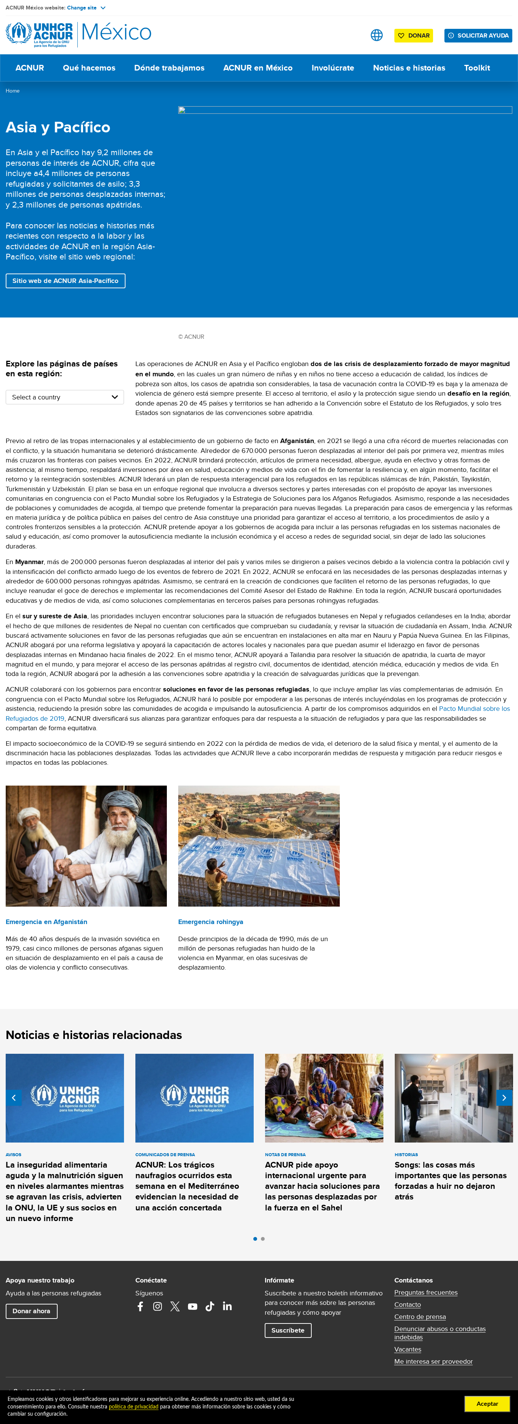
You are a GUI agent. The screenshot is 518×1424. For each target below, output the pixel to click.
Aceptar (487, 1404)
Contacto (407, 1304)
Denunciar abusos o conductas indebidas (440, 1333)
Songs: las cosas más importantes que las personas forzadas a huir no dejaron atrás (451, 1180)
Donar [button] (419, 35)
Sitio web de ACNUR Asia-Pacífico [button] (65, 281)
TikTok (210, 1306)
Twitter (175, 1306)
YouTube (193, 1306)
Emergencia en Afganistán (46, 922)
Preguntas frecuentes (426, 1292)
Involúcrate (333, 67)
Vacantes (407, 1349)
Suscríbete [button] (288, 1330)
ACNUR (30, 67)
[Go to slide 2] (264, 1241)
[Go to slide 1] (257, 1241)
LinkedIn (227, 1306)
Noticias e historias (409, 67)
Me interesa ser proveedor (433, 1361)
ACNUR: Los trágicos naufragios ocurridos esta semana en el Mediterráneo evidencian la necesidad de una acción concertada (187, 1186)
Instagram (158, 1306)
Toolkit (477, 67)
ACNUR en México (258, 67)
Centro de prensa (420, 1316)
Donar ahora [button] (31, 1311)
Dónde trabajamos (169, 67)
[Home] (59, 35)
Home (13, 90)
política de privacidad (134, 1407)
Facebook (140, 1306)
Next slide (504, 1098)
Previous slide (14, 1098)
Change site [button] (82, 7)
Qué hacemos (89, 67)
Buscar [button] (353, 35)
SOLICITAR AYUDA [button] (483, 35)
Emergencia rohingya (210, 922)
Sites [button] (376, 35)
